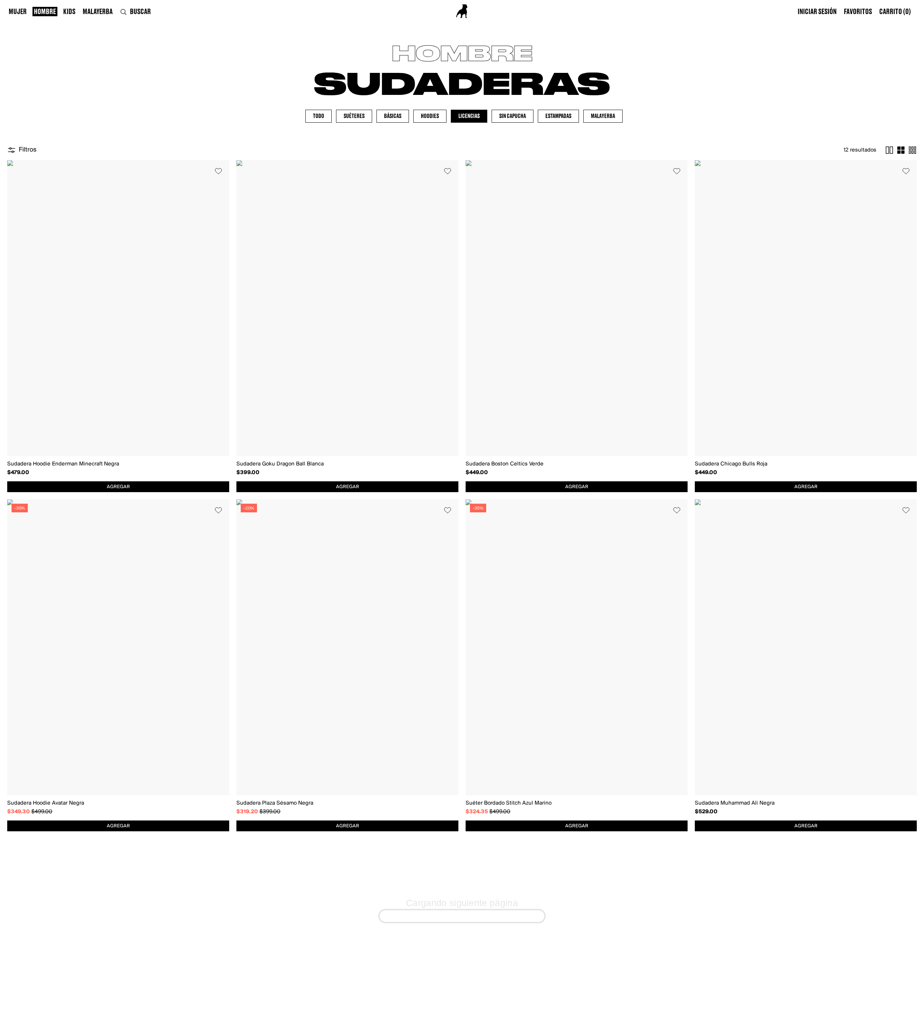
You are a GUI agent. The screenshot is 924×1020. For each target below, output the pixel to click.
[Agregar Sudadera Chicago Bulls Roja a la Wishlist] (905, 171)
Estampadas (558, 116)
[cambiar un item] (889, 150)
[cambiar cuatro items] (901, 150)
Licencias (469, 116)
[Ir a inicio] (461, 11)
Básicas (392, 116)
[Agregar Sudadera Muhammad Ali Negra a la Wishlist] (905, 510)
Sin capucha (512, 116)
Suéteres (354, 116)
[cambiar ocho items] (912, 150)
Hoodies (430, 116)
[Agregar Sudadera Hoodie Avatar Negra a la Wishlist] (218, 510)
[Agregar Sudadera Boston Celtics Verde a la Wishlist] (676, 171)
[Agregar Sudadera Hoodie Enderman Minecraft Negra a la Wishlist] (218, 171)
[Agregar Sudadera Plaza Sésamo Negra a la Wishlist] (447, 510)
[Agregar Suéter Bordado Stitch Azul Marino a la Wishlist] (676, 510)
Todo (318, 116)
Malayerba (603, 116)
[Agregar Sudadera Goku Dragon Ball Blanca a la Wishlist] (447, 171)
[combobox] (118, 486)
